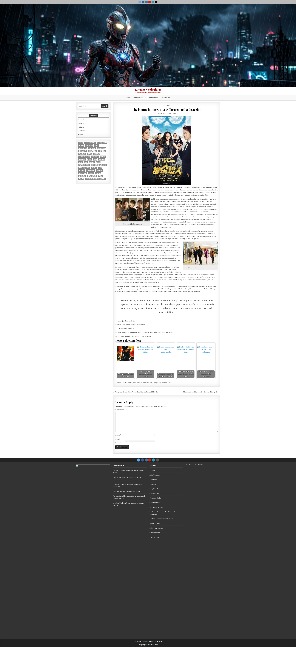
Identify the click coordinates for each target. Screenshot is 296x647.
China (130, 383)
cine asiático (137, 383)
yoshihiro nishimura (92, 179)
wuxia (100, 176)
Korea (170, 383)
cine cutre (92, 148)
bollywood (89, 145)
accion (125, 383)
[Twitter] (140, 2)
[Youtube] (149, 2)
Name (118, 435)
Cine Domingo (155, 502)
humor (164, 383)
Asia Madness (155, 475)
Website (118, 443)
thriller (98, 173)
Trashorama (154, 537)
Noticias (81, 127)
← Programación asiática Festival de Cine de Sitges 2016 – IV (135, 392)
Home (128, 98)
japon (80, 162)
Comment (119, 410)
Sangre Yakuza (155, 533)
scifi (100, 168)
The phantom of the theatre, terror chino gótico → (201, 392)
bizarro (81, 145)
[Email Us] (152, 2)
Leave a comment (173, 113)
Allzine (152, 470)
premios (94, 168)
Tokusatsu (82, 176)
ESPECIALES (166, 98)
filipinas (103, 157)
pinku (87, 168)
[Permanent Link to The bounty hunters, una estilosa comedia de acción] (166, 150)
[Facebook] (143, 2)
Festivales (82, 120)
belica (105, 143)
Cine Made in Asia (156, 507)
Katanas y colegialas (148, 89)
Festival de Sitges (84, 157)
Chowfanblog (154, 493)
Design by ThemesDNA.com (148, 645)
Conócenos (153, 98)
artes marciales (90, 143)
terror (91, 173)
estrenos (97, 154)
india (95, 159)
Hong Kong (157, 383)
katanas (91, 162)
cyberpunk (82, 154)
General (81, 123)
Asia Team (153, 479)
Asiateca (153, 484)
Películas (167, 106)
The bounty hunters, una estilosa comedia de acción (166, 110)
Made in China (155, 523)
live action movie (84, 165)
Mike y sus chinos (156, 528)
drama (90, 154)
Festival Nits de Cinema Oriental (161, 519)
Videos (80, 134)
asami (99, 143)
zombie (103, 179)
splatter (81, 170)
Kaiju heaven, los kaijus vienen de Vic (126, 491)
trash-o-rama (92, 176)
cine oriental (147, 383)
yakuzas (81, 179)
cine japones (82, 151)
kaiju (85, 162)
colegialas (102, 151)
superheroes (90, 170)
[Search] (156, 2)
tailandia (99, 170)
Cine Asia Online (156, 498)
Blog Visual (154, 489)
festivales (95, 157)
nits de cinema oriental (98, 165)
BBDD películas (140, 98)
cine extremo (101, 148)
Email (118, 439)
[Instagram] (146, 2)
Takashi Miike (83, 173)
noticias (81, 168)
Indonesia (102, 159)
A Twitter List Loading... (195, 464)
